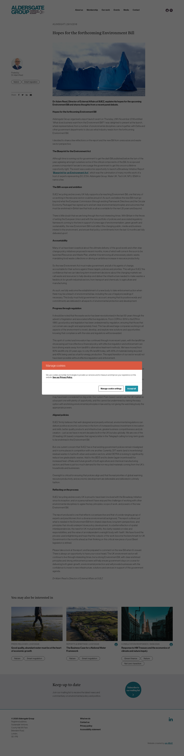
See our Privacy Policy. (62, 377)
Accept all (131, 388)
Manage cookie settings (111, 388)
